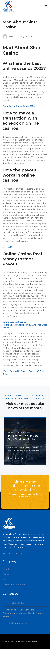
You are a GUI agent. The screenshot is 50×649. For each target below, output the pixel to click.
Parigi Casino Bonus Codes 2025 (19, 106)
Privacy (6, 579)
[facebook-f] (10, 553)
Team (6, 574)
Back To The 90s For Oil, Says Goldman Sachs (23, 438)
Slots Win (7, 247)
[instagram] (22, 553)
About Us (7, 569)
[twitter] (4, 553)
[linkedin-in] (16, 553)
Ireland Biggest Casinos (14, 322)
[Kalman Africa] (9, 6)
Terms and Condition (14, 584)
